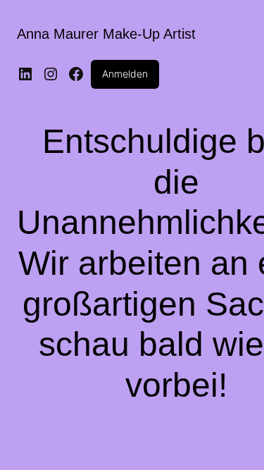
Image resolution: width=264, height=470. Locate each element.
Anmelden (125, 74)
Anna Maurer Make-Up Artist (106, 34)
